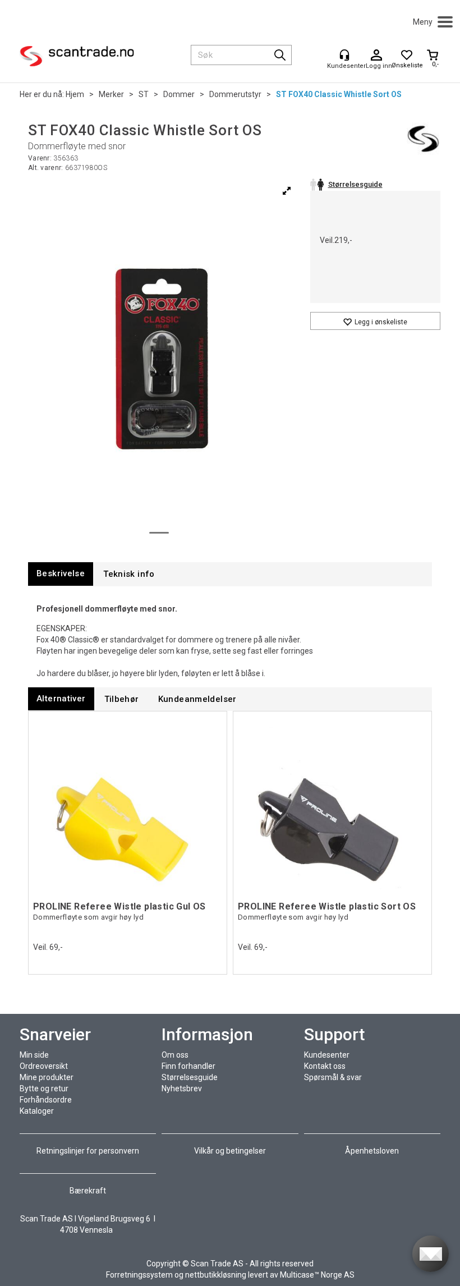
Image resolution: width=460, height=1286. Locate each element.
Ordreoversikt (44, 1066)
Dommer (179, 94)
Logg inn (376, 55)
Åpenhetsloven (372, 1150)
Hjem (75, 94)
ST (144, 94)
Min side (34, 1054)
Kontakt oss (325, 1066)
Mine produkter (46, 1077)
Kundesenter (326, 1054)
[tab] (60, 573)
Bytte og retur (44, 1088)
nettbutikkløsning (215, 1274)
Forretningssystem (139, 1274)
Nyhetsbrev (182, 1088)
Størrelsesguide (190, 1077)
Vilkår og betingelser (230, 1150)
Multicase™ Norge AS (317, 1274)
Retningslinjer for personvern (88, 1150)
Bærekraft (88, 1190)
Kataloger (37, 1110)
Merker (111, 94)
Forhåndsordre (46, 1099)
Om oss (175, 1054)
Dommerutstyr (235, 94)
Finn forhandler (188, 1066)
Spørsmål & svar (333, 1077)
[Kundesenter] (344, 55)
